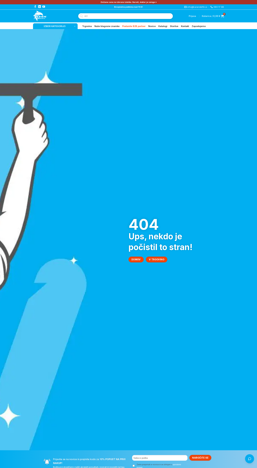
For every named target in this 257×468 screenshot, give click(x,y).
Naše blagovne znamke (107, 26)
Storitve (174, 26)
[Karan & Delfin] (45, 16)
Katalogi (162, 26)
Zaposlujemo (199, 26)
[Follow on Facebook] (35, 6)
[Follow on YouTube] (43, 6)
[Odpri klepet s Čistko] (249, 459)
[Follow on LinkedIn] (39, 6)
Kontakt (185, 26)
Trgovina (87, 26)
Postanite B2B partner (134, 26)
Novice (152, 26)
